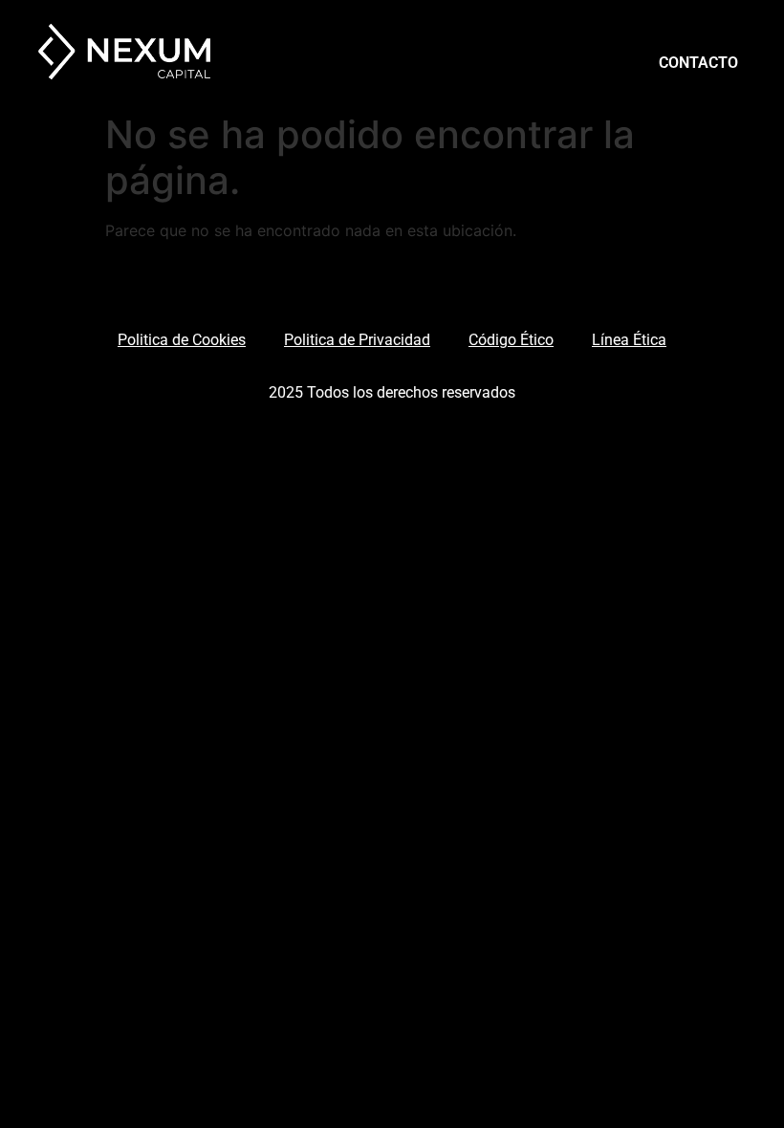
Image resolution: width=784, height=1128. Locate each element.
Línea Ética (629, 340)
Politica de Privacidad (357, 340)
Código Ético (511, 340)
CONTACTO (698, 63)
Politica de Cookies (182, 340)
